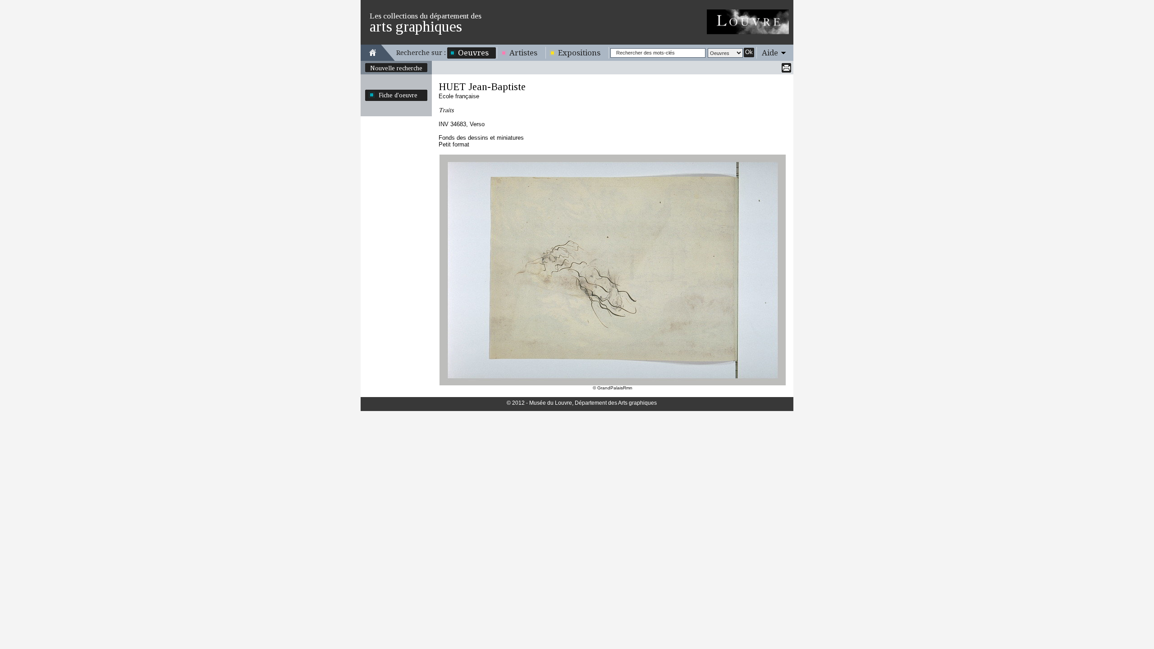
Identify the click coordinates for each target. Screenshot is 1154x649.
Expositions (579, 52)
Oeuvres (473, 52)
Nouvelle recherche (396, 68)
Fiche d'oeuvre (398, 95)
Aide (770, 52)
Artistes (523, 52)
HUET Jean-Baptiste (482, 86)
